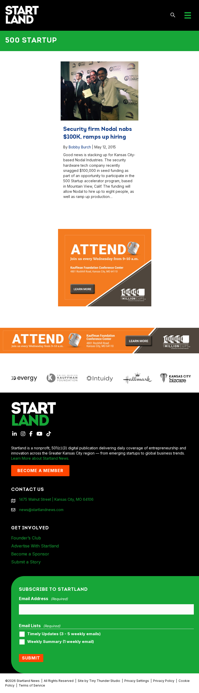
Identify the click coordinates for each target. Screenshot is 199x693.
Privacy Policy (163, 681)
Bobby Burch (80, 147)
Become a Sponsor (30, 553)
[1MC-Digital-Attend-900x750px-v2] (104, 231)
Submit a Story (26, 561)
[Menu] (188, 15)
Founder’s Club (26, 537)
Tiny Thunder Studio (104, 681)
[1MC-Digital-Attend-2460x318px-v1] (99, 340)
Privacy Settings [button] (136, 681)
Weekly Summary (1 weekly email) (60, 641)
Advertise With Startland (35, 545)
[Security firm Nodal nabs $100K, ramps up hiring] (99, 90)
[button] (173, 15)
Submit (31, 657)
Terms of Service (32, 685)
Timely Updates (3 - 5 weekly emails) (64, 634)
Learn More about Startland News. (40, 458)
